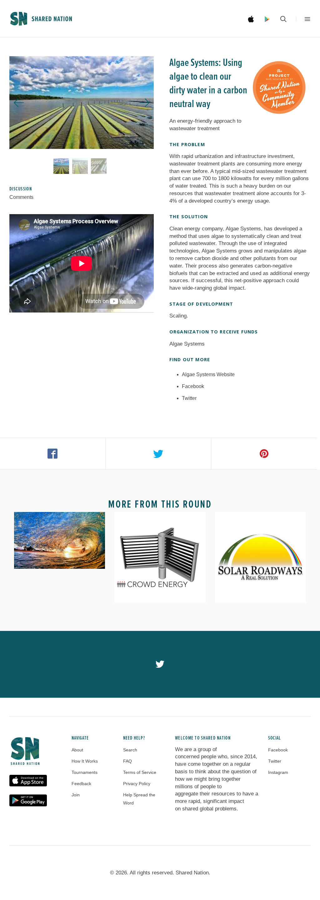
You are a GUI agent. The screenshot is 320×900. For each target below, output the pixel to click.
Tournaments (85, 772)
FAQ (127, 761)
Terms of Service (139, 772)
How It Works (85, 761)
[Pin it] (264, 454)
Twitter (189, 398)
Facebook (193, 386)
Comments (21, 197)
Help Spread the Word (139, 798)
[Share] (53, 454)
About (77, 749)
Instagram (278, 772)
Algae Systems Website (208, 374)
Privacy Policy (136, 783)
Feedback (81, 783)
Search (130, 749)
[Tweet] (158, 454)
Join (76, 794)
